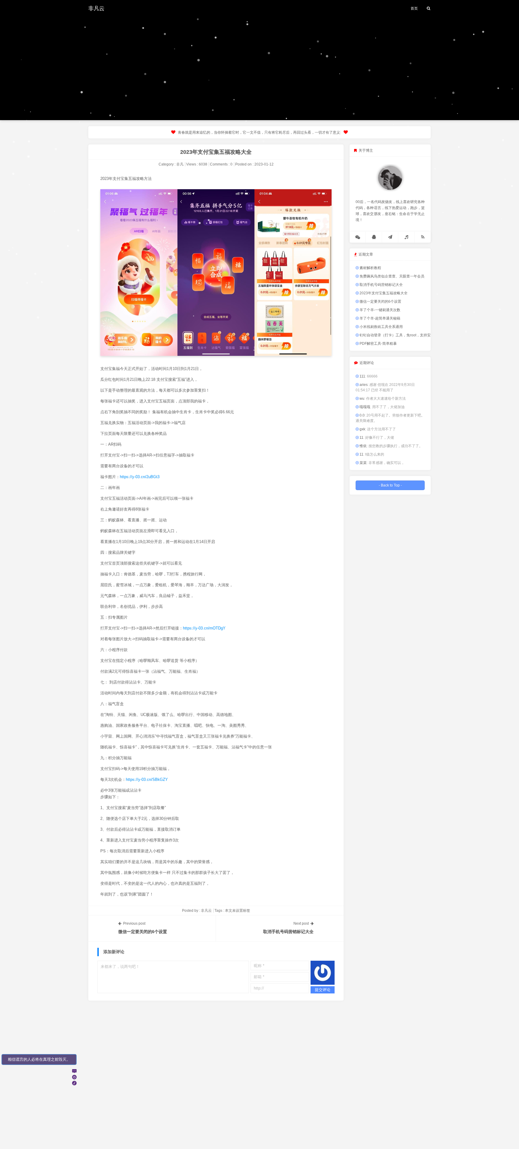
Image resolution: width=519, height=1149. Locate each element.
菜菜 (363, 463)
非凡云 (96, 8)
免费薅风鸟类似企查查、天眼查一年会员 (391, 276)
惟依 (363, 446)
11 (361, 437)
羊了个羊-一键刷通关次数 (379, 310)
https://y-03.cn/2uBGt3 (139, 476)
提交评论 (322, 989)
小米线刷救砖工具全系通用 (381, 327)
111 (362, 376)
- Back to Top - (390, 485)
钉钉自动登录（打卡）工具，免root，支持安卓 (396, 335)
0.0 (362, 415)
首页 (414, 8)
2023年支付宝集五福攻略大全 (216, 152)
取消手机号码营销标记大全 (288, 931)
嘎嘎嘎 (364, 407)
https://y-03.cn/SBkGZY (147, 779)
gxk (362, 429)
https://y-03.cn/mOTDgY (204, 628)
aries (363, 385)
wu (361, 398)
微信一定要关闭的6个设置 (142, 931)
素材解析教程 (370, 268)
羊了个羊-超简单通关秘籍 (379, 318)
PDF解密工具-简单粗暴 (378, 343)
